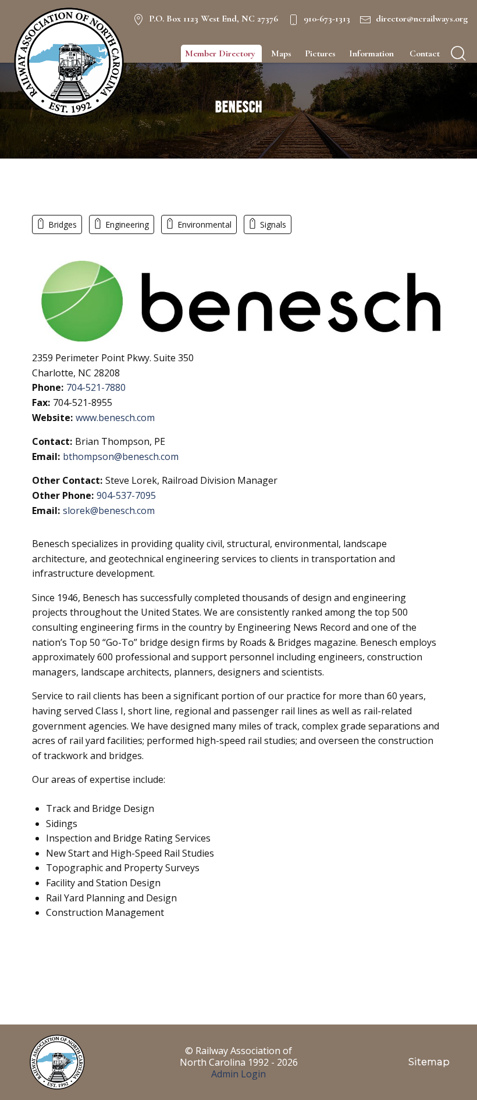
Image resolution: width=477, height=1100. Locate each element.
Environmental (204, 224)
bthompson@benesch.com (121, 456)
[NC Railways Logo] (67, 63)
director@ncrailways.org (422, 18)
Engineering (127, 224)
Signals (273, 224)
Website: (52, 417)
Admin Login (238, 1073)
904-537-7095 (126, 495)
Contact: (52, 441)
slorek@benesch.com (109, 510)
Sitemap (429, 1061)
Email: (46, 456)
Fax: (41, 402)
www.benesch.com (115, 417)
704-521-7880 (96, 387)
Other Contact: (67, 480)
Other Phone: (63, 495)
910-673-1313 (327, 18)
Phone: (47, 387)
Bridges (62, 224)
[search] (458, 53)
